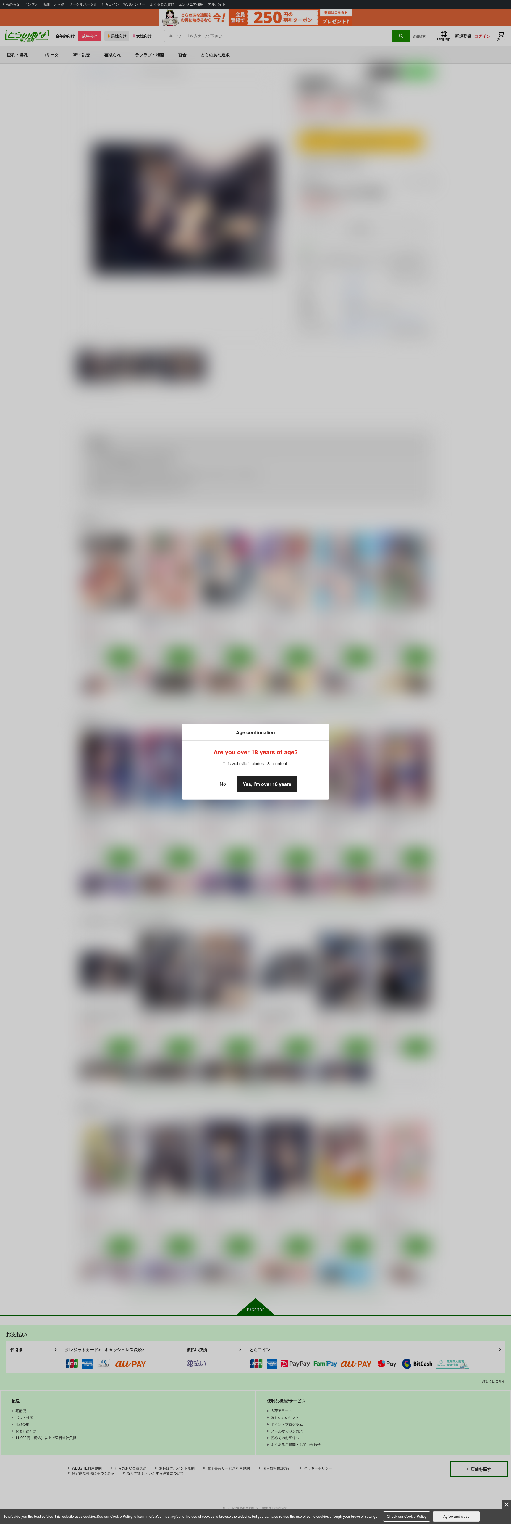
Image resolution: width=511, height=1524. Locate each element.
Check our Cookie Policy (406, 1516)
